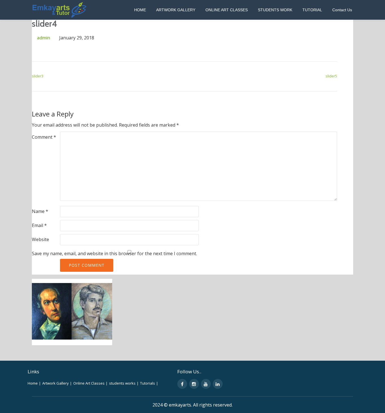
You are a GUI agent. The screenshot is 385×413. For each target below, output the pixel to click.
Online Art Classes (226, 10)
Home (140, 10)
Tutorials (149, 383)
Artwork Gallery (175, 10)
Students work (275, 10)
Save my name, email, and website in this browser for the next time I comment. (114, 253)
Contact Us (342, 10)
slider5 (331, 75)
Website (40, 239)
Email (39, 225)
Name (40, 211)
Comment (44, 137)
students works (124, 383)
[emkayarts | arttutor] (60, 10)
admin (43, 38)
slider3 (37, 75)
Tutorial (312, 10)
